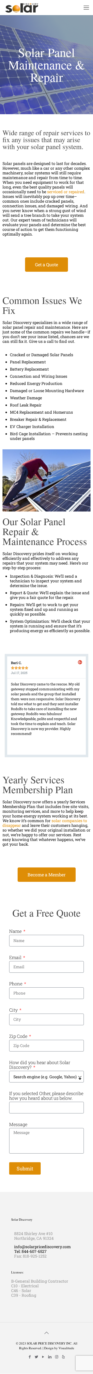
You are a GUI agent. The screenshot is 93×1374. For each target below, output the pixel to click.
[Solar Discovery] (22, 7)
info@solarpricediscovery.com (42, 1246)
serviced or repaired (65, 191)
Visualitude (66, 1348)
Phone (16, 983)
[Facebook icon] (29, 1356)
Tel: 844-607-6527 (30, 1251)
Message (18, 1124)
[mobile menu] (86, 7)
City (14, 1010)
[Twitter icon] (36, 1356)
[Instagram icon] (56, 1356)
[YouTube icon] (43, 1356)
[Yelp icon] (63, 1356)
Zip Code (18, 1036)
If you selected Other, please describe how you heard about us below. (46, 1096)
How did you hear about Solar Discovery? (39, 1065)
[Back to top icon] (46, 1332)
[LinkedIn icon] (50, 1356)
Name (16, 931)
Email (15, 957)
